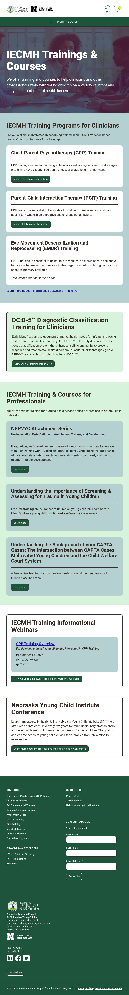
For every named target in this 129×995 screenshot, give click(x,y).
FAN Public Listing (16, 858)
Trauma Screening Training (21, 810)
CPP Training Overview (35, 644)
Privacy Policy (85, 988)
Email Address (74, 861)
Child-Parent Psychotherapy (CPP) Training (29, 796)
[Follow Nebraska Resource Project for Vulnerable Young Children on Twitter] (26, 958)
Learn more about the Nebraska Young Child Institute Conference (50, 748)
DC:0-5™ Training (15, 819)
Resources (12, 863)
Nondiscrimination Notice (108, 988)
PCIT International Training (21, 805)
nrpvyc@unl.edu (15, 951)
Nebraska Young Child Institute (82, 805)
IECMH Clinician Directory (20, 854)
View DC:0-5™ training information (33, 363)
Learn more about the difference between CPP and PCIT (43, 291)
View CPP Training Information (31, 179)
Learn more (21, 470)
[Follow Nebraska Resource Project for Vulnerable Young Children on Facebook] (18, 958)
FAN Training (13, 824)
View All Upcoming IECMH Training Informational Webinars (46, 678)
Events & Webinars (16, 833)
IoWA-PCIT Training (17, 800)
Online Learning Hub (17, 838)
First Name (72, 834)
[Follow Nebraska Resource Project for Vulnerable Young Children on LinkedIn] (10, 958)
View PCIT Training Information (31, 224)
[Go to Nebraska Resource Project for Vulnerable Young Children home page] (30, 9)
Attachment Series (16, 814)
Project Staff (72, 796)
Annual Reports (74, 800)
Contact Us (15, 972)
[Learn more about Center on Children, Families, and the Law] (64, 936)
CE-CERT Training (16, 829)
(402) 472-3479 (14, 948)
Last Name (72, 847)
